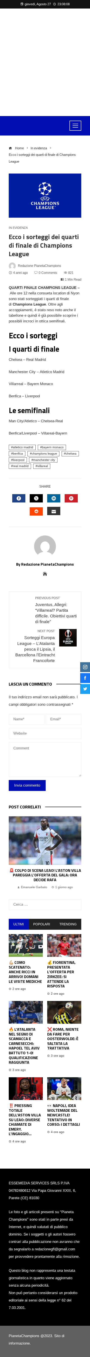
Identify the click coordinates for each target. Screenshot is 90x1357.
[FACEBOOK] (18, 498)
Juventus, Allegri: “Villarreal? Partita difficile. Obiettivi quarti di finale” (56, 610)
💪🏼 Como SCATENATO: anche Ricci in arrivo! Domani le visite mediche (25, 971)
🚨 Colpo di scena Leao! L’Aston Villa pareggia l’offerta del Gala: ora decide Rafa (45, 875)
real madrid (21, 466)
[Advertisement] (45, 62)
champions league (44, 453)
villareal (42, 466)
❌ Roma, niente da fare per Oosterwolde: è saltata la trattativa (63, 1038)
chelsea (71, 453)
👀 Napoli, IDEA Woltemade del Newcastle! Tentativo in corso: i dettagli (63, 1115)
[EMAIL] (53, 511)
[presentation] (13, 853)
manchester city (44, 460)
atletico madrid (23, 447)
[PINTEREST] (71, 498)
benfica (18, 453)
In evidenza (18, 227)
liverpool (18, 460)
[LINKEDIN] (53, 498)
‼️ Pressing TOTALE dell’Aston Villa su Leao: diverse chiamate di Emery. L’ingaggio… (25, 1120)
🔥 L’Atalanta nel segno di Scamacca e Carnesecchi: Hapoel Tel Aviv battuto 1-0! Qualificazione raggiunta (24, 1045)
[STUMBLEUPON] (36, 511)
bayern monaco (53, 447)
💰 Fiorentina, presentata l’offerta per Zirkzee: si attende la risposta (61, 974)
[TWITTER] (36, 498)
